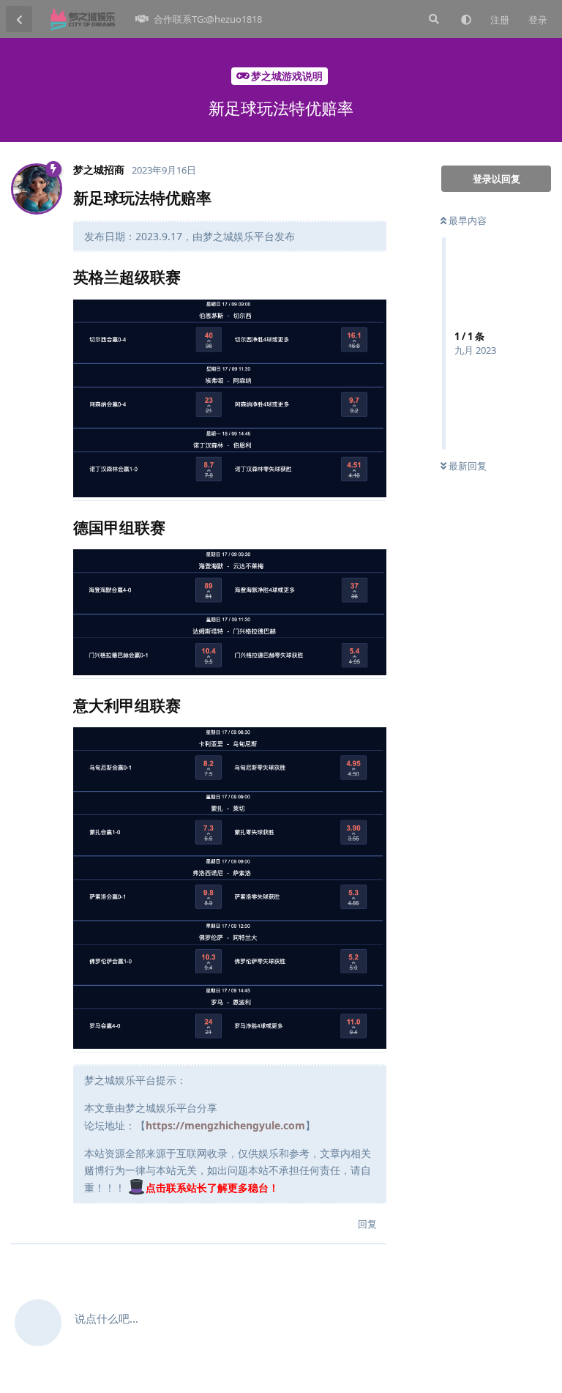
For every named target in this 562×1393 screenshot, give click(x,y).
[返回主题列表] (19, 19)
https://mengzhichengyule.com (225, 1125)
